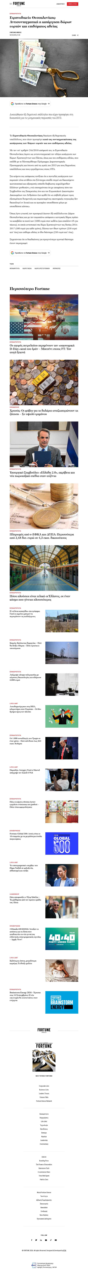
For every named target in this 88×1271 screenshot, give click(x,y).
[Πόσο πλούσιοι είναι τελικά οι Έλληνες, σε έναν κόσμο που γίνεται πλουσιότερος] (44, 568)
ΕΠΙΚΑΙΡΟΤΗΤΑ (15, 13)
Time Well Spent (44, 1176)
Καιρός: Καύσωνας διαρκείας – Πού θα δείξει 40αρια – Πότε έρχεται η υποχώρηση (25, 646)
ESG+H (44, 1157)
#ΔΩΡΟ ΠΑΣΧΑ (27, 268)
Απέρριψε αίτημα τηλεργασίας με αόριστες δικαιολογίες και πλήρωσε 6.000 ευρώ (25, 677)
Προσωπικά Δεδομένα (44, 1219)
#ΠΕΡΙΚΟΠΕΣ (56, 268)
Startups (44, 1133)
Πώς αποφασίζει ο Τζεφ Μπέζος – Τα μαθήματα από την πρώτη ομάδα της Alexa (25, 900)
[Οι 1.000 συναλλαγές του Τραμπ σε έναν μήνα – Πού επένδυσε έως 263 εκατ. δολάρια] (61, 748)
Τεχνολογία (44, 1125)
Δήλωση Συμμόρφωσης (44, 1200)
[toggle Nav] (11, 4)
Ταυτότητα (44, 1196)
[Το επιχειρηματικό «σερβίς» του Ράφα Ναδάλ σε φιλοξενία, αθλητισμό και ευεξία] (61, 875)
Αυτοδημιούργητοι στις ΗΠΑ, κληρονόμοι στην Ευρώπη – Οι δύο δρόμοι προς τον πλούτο (25, 709)
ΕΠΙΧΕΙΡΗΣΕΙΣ (15, 831)
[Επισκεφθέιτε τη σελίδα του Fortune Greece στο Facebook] (31, 1240)
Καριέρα (44, 1136)
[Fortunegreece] (19, 5)
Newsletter (44, 1207)
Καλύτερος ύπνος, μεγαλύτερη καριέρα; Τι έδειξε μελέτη (23, 962)
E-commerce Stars (44, 1172)
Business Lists (44, 1090)
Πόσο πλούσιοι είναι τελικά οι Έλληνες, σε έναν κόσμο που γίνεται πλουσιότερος (40, 598)
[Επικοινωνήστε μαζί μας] (56, 1240)
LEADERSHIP (14, 894)
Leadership (44, 1140)
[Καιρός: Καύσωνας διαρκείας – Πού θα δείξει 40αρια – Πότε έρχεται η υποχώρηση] (61, 653)
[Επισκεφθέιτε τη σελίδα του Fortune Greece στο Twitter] (36, 1240)
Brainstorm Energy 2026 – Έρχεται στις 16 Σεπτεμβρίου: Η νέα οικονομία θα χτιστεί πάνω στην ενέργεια (25, 996)
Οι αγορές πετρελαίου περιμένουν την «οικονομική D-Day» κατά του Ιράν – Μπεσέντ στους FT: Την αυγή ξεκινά (42, 349)
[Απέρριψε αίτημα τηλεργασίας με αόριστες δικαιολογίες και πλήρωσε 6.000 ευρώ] (61, 684)
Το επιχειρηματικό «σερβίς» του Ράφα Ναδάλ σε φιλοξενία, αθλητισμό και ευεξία (24, 868)
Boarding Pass (44, 1161)
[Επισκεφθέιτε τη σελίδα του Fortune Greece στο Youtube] (46, 1241)
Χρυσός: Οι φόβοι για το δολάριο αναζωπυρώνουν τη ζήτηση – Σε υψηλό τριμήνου (44, 412)
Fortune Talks (44, 1097)
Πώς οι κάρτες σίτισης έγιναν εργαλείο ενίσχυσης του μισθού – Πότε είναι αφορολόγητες (24, 804)
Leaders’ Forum (44, 1093)
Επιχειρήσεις (44, 1118)
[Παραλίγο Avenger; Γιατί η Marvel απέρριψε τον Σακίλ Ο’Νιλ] (61, 780)
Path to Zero (44, 1179)
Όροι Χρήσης (44, 1215)
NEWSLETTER (72, 4)
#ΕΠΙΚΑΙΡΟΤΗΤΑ (15, 268)
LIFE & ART (14, 703)
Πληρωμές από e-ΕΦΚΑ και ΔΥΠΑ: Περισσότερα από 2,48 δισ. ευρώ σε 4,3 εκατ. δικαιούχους (42, 536)
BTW (64, 1250)
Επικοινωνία (44, 1204)
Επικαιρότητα (44, 1114)
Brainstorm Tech (44, 1168)
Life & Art (44, 1121)
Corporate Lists (44, 1086)
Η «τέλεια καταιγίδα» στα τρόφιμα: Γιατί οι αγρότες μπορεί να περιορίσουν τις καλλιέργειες (25, 614)
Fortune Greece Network (44, 1101)
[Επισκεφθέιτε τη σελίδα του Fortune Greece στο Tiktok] (51, 1240)
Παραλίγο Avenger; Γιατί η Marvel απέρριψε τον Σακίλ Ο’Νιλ (25, 771)
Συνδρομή (44, 1211)
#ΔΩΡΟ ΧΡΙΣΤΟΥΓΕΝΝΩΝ (42, 268)
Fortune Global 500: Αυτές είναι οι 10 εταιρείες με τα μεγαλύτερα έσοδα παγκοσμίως (26, 836)
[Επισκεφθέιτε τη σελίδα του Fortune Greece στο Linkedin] (41, 1240)
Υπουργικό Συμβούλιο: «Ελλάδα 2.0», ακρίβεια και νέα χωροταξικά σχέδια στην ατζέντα (42, 474)
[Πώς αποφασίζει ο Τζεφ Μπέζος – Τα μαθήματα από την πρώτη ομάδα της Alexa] (61, 907)
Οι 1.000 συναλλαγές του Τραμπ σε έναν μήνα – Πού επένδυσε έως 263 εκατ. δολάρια (25, 741)
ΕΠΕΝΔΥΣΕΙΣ (14, 407)
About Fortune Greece (44, 1192)
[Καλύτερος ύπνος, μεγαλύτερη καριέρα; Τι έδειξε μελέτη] (61, 970)
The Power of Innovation (44, 1164)
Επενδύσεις (44, 1129)
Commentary (44, 1144)
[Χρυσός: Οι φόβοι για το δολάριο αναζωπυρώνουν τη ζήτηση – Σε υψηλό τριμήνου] (44, 382)
